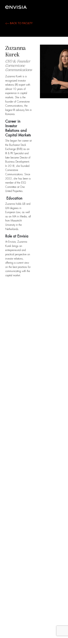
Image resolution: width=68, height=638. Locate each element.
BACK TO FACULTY (21, 23)
